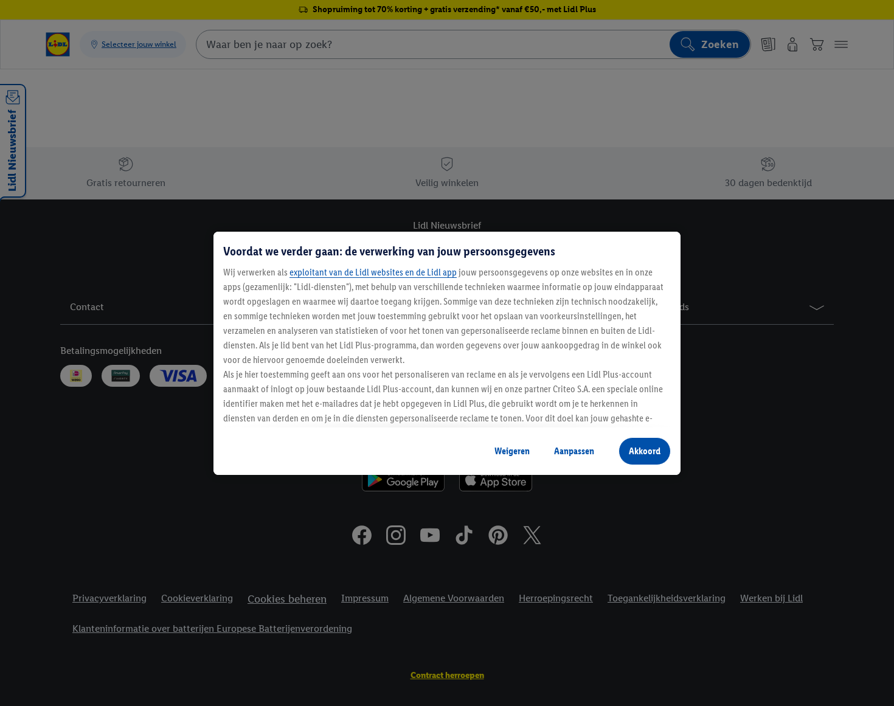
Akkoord (644, 451)
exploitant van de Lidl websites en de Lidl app (373, 272)
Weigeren (512, 451)
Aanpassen (574, 451)
